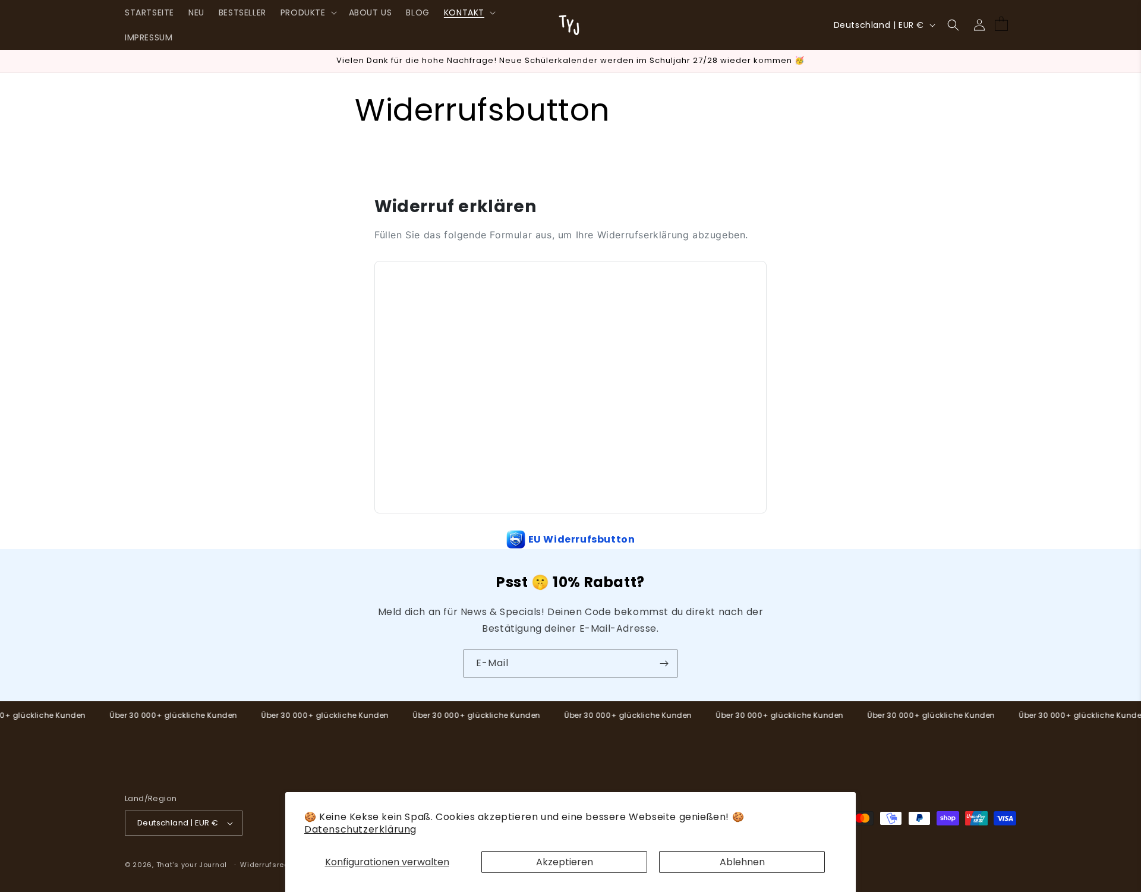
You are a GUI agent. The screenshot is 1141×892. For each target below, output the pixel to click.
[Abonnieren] (664, 663)
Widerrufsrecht (268, 864)
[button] (307, 12)
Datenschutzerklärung (360, 829)
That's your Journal (191, 864)
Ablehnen (742, 862)
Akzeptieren (564, 862)
